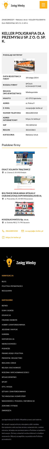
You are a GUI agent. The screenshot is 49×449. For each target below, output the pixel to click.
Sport (4, 382)
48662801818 (32, 113)
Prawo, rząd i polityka (12, 353)
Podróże (6, 349)
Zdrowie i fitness (9, 406)
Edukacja (6, 315)
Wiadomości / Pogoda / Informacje (18, 401)
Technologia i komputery (14, 396)
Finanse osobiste (9, 320)
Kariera (5, 334)
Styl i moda (7, 387)
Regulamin (7, 291)
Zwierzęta (6, 410)
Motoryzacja (8, 339)
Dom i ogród (8, 310)
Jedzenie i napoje (10, 329)
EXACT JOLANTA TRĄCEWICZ (16, 169)
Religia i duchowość (11, 368)
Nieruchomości (9, 344)
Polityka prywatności (12, 286)
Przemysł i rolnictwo (12, 358)
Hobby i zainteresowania (13, 325)
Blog (4, 281)
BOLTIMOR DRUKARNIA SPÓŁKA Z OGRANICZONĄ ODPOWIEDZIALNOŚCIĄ (21, 194)
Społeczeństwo (9, 377)
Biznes (5, 306)
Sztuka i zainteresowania (14, 391)
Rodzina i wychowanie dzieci (15, 372)
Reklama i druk (32, 135)
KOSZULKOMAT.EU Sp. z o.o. (15, 219)
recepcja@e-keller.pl (34, 108)
